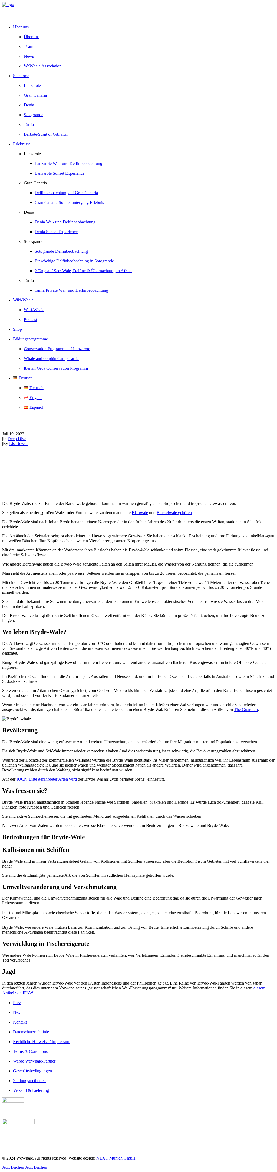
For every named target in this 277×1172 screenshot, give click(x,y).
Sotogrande (33, 114)
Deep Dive (17, 438)
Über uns (31, 36)
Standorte (21, 75)
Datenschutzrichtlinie (31, 1032)
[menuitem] (144, 47)
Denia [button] (29, 212)
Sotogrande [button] (33, 241)
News (29, 56)
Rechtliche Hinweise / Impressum (41, 1041)
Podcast (30, 319)
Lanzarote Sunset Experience (59, 173)
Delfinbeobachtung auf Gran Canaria (66, 192)
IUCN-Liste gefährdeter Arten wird (47, 779)
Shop (17, 329)
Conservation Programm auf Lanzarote (57, 348)
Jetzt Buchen (13, 1167)
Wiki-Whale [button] (23, 300)
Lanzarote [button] (32, 153)
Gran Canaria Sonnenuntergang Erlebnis (69, 202)
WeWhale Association (42, 66)
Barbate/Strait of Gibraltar (46, 134)
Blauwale (140, 512)
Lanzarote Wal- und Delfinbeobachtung (68, 163)
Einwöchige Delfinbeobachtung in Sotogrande (74, 261)
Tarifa (29, 124)
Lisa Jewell (18, 443)
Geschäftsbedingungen (32, 1071)
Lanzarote (32, 85)
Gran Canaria (35, 95)
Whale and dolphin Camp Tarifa (51, 358)
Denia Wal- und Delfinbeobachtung (65, 222)
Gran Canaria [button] (35, 183)
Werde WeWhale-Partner (34, 1061)
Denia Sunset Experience (56, 231)
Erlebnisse (22, 144)
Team (28, 46)
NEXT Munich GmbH (116, 1158)
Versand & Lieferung (31, 1090)
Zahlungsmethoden (29, 1080)
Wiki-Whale (34, 309)
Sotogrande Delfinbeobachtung (61, 251)
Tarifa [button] (29, 280)
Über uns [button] (21, 27)
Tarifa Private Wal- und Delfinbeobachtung (71, 290)
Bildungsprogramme (30, 339)
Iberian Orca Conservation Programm (56, 368)
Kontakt (20, 1022)
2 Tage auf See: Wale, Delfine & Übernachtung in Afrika (83, 270)
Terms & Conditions (30, 1051)
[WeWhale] (138, 11)
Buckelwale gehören (174, 512)
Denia (29, 105)
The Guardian (246, 709)
